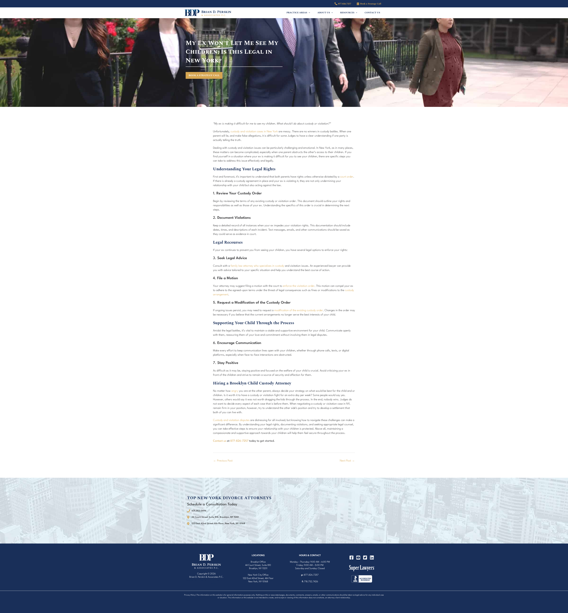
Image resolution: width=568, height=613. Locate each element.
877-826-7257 (239, 441)
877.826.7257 (311, 575)
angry (234, 391)
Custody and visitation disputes (231, 420)
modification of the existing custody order (298, 310)
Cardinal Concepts (206, 583)
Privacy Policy (189, 595)
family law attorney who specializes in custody (257, 266)
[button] (308, 12)
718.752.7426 (311, 581)
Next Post (347, 460)
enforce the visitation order (298, 286)
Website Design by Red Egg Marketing (204, 580)
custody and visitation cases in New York (254, 131)
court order (346, 176)
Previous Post (223, 460)
